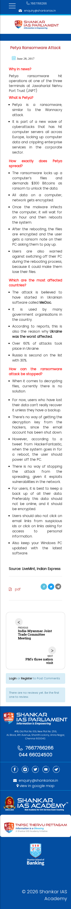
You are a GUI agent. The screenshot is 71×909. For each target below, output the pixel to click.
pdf (16, 589)
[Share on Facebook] (44, 586)
